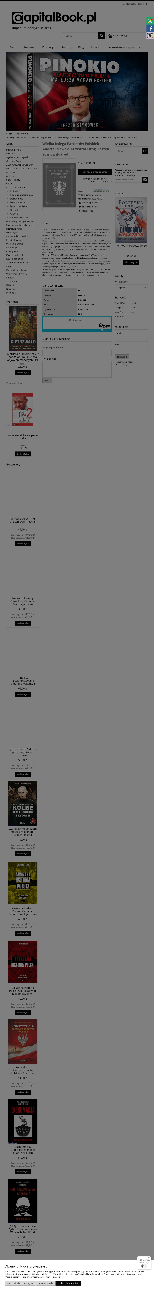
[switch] (144, 1266)
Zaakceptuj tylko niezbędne (20, 1283)
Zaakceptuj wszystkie (68, 1283)
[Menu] (149, 1258)
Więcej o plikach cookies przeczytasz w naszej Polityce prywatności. (34, 1276)
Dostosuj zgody (45, 1283)
